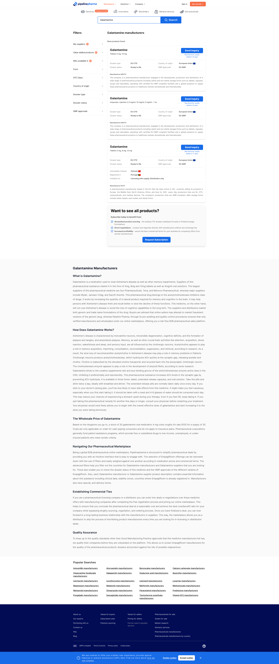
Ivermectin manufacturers (85, 581)
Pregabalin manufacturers (85, 595)
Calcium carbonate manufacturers (189, 568)
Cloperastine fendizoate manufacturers (84, 574)
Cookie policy (125, 646)
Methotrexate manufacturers (186, 586)
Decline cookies (169, 658)
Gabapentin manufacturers (119, 573)
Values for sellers (135, 614)
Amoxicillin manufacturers (85, 568)
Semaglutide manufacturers (119, 595)
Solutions (124, 4)
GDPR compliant (85, 646)
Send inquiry (192, 50)
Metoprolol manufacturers (85, 590)
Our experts (78, 619)
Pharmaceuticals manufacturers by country (172, 636)
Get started (196, 4)
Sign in (184, 4)
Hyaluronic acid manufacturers (154, 573)
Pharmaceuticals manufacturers (168, 632)
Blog (75, 636)
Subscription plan (107, 619)
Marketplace (109, 4)
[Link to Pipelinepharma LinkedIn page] (204, 646)
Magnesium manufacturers (86, 586)
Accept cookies (186, 658)
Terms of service (99, 646)
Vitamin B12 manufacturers (185, 595)
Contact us (77, 627)
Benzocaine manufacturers (152, 568)
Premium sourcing (107, 623)
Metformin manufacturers (152, 586)
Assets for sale (161, 619)
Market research (161, 623)
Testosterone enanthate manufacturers (151, 596)
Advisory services (162, 627)
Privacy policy (113, 646)
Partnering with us (80, 623)
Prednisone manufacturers (185, 590)
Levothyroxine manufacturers (120, 581)
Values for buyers (107, 614)
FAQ (75, 632)
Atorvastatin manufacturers (119, 568)
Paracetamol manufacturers (153, 590)
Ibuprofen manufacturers (184, 573)
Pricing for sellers (135, 619)
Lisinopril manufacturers (151, 581)
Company (139, 4)
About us (77, 614)
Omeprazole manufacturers (119, 590)
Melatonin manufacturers (118, 586)
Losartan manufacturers (184, 581)
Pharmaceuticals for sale (165, 614)
